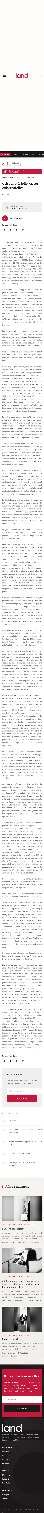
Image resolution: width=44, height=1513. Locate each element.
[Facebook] (10, 229)
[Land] (12, 1428)
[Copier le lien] (23, 229)
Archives (5, 1463)
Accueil (5, 163)
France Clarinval (8, 1353)
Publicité (5, 1479)
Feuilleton (6, 1459)
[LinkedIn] (4, 229)
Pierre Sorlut (7, 1242)
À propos (5, 1495)
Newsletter (6, 1483)
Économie (6, 1455)
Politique (15, 163)
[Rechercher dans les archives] (40, 75)
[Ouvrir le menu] (4, 75)
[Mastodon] (16, 229)
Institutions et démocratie (12, 165)
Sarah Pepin (6, 1301)
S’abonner (6, 1475)
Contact (5, 1498)
